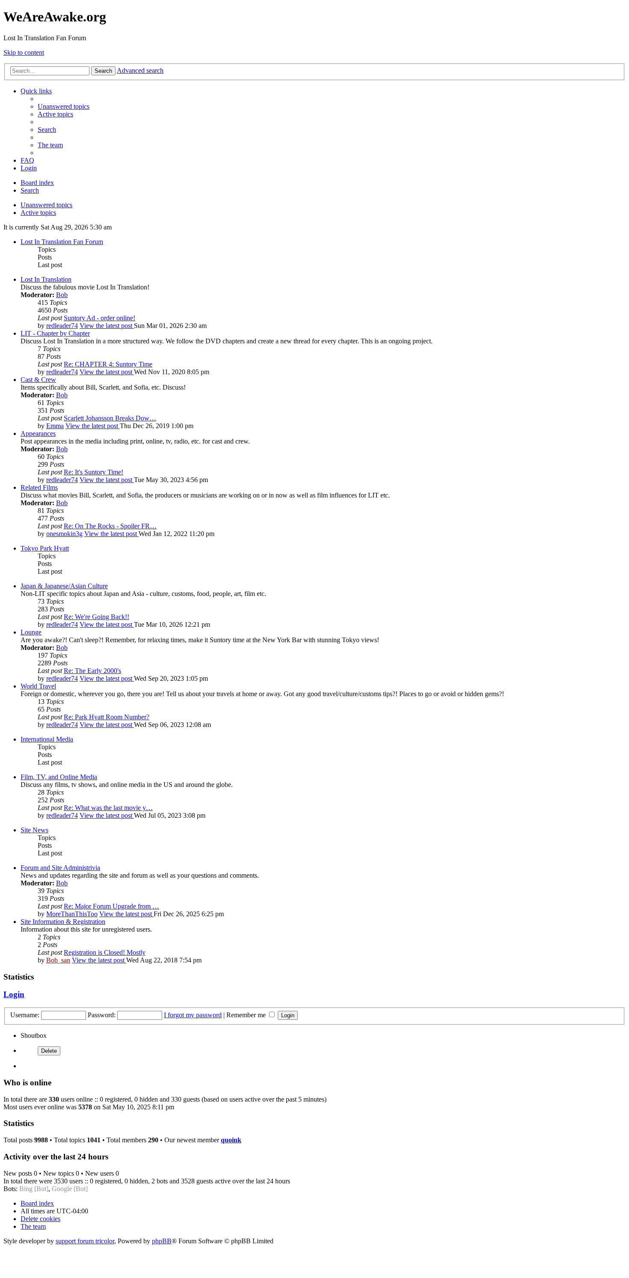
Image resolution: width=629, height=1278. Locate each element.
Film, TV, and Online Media (59, 777)
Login (13, 994)
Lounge (31, 632)
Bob (62, 294)
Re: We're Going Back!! (96, 616)
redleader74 (62, 325)
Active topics (38, 212)
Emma (55, 425)
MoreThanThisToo (72, 914)
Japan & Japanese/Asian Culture (64, 586)
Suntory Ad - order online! (99, 318)
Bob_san (58, 960)
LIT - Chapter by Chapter (55, 333)
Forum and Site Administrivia (60, 867)
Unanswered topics (46, 205)
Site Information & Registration (63, 921)
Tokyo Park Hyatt (45, 548)
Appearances (38, 433)
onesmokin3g (64, 533)
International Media (47, 739)
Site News (34, 830)
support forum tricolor (85, 1241)
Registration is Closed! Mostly (104, 952)
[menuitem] (63, 106)
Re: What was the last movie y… (108, 807)
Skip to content (23, 52)
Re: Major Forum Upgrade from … (111, 906)
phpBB (162, 1241)
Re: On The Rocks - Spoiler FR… (110, 526)
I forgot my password (193, 1015)
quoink (231, 1140)
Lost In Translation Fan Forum (62, 241)
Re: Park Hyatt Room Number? (106, 717)
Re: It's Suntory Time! (93, 472)
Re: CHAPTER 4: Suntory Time (108, 364)
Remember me (246, 1015)
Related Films (39, 487)
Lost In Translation (46, 279)
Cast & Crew (38, 379)
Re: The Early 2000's (92, 670)
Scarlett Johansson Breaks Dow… (110, 418)
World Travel (38, 686)
